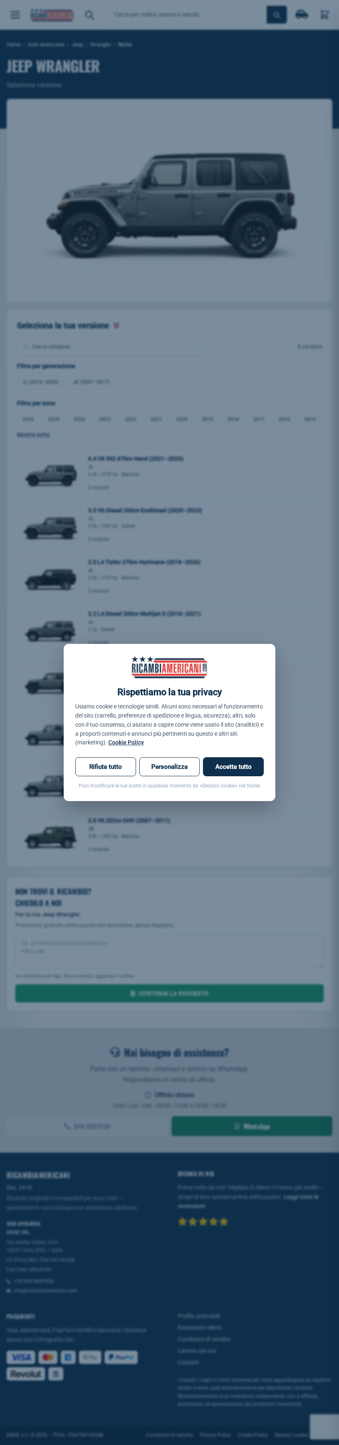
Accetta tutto (233, 766)
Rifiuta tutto (105, 766)
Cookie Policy (126, 742)
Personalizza (169, 766)
